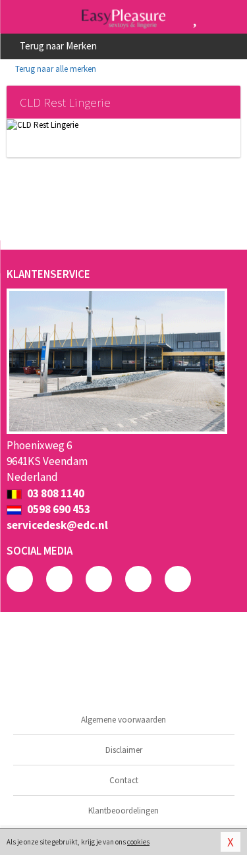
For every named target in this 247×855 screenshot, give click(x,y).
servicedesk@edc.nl (57, 525)
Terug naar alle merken (54, 68)
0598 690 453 (57, 509)
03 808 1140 (54, 493)
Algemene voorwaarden (123, 719)
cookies (138, 841)
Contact (123, 780)
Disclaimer (123, 750)
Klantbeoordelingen (123, 810)
